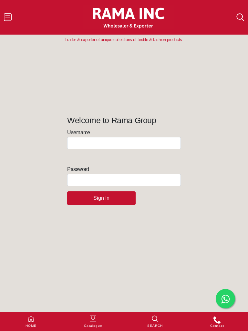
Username (78, 132)
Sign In (101, 198)
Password (78, 169)
